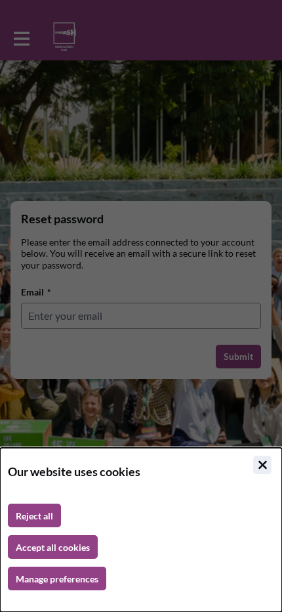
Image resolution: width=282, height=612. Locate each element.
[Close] (262, 465)
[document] (141, 530)
